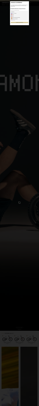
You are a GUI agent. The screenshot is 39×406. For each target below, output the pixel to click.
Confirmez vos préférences (19, 22)
